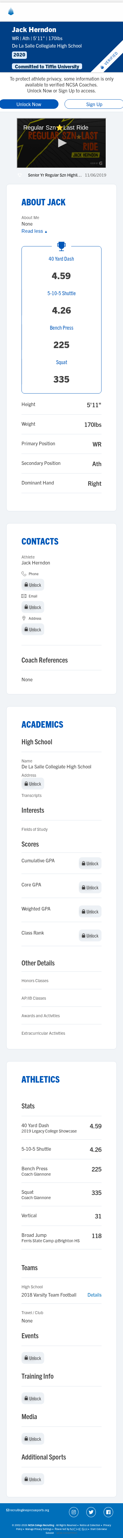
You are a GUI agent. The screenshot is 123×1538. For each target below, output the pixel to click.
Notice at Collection (90, 1525)
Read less (34, 231)
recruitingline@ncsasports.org (29, 1510)
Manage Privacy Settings (38, 1529)
